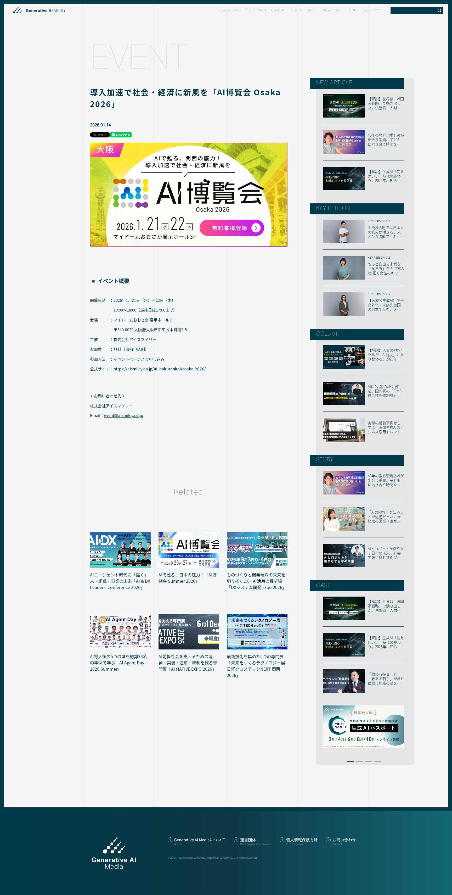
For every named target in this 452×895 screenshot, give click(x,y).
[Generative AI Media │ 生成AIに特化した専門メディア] (39, 9)
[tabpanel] (363, 726)
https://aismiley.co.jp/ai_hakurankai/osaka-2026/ (160, 368)
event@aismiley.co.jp (123, 415)
